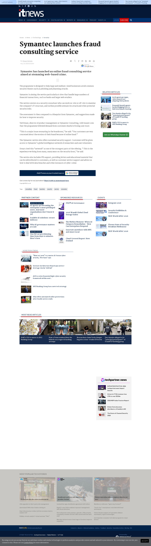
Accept (145, 541)
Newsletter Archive (118, 528)
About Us (80, 528)
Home (22, 38)
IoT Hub (60, 535)
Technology (37, 38)
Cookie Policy (28, 542)
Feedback (103, 528)
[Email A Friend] (90, 61)
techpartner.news (40, 535)
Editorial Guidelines (88, 528)
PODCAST (93, 20)
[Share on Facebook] (79, 61)
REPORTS (70, 20)
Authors (97, 528)
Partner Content (31, 197)
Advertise (109, 528)
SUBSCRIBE (124, 20)
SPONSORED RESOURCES (71, 197)
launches (42, 189)
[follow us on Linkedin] (19, 6)
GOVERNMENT (32, 20)
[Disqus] (56, 373)
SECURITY (42, 20)
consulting (28, 189)
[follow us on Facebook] (25, 6)
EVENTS (100, 20)
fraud (35, 189)
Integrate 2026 (114, 203)
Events (101, 197)
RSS (131, 528)
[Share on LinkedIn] (82, 61)
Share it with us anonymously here (56, 180)
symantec (64, 189)
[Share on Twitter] (75, 61)
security (49, 189)
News (28, 38)
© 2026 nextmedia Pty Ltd (35, 528)
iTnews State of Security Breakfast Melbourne (118, 226)
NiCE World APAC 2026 (118, 216)
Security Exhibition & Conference (117, 212)
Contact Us (74, 528)
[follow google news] (29, 6)
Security (46, 38)
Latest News (7, 2)
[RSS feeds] (35, 6)
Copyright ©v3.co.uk (25, 183)
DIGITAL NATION (57, 20)
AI (48, 20)
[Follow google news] (87, 65)
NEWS (21, 20)
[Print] (93, 61)
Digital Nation (51, 535)
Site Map (126, 528)
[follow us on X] (22, 6)
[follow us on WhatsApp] (32, 6)
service (56, 189)
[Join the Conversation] (71, 61)
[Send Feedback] (86, 61)
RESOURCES (81, 20)
